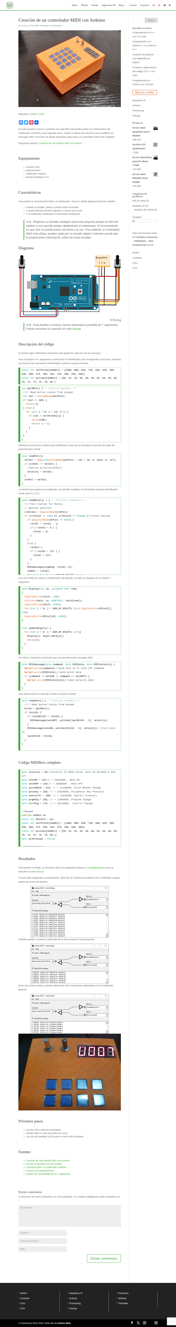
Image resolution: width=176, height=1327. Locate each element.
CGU (135, 263)
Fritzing (136, 115)
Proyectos (44, 26)
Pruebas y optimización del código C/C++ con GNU (144, 71)
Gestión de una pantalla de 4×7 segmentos (48, 1174)
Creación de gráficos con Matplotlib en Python (143, 58)
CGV (134, 268)
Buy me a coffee (144, 92)
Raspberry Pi (139, 100)
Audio (41, 114)
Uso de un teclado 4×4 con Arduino (44, 1164)
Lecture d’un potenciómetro (40, 1170)
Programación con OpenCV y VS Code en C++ (144, 45)
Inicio (74, 5)
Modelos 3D (138, 206)
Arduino (33, 114)
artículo (40, 871)
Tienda (94, 5)
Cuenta (133, 5)
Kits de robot (138, 200)
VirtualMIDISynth (96, 867)
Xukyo (24, 26)
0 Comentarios (56, 26)
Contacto (144, 5)
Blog (121, 5)
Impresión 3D (108, 5)
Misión (84, 5)
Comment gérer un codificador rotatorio (46, 1167)
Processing (138, 110)
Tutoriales (123, 1303)
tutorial (76, 328)
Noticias (122, 1298)
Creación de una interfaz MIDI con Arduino (60, 143)
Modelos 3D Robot (144, 209)
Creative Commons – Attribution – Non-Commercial (144, 241)
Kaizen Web (64, 1323)
